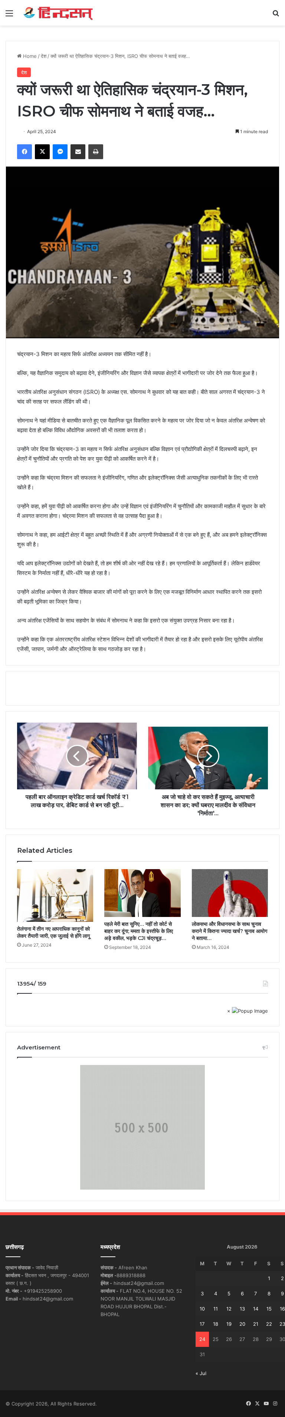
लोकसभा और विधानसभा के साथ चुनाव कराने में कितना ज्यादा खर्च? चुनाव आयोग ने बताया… (229, 931)
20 (242, 1324)
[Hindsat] (58, 12)
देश (43, 56)
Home (29, 56)
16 (282, 1309)
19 (229, 1324)
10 (202, 1309)
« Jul (201, 1373)
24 (202, 1339)
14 (255, 1309)
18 (215, 1324)
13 (242, 1309)
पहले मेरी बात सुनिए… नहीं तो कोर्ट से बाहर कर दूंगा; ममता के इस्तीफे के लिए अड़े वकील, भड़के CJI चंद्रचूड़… (138, 931)
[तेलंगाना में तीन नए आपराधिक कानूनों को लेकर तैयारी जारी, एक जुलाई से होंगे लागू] (55, 895)
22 (269, 1324)
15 (269, 1309)
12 (229, 1309)
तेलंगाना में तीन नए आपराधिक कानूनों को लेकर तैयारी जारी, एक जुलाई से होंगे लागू (53, 932)
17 (202, 1324)
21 (255, 1324)
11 (215, 1309)
